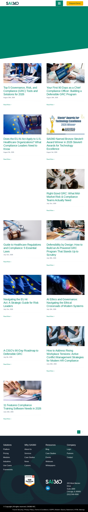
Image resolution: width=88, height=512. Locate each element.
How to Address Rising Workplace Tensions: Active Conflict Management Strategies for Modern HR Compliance (65, 355)
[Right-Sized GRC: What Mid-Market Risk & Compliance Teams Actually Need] (66, 179)
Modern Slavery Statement (64, 509)
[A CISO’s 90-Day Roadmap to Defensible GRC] (22, 336)
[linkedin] (48, 488)
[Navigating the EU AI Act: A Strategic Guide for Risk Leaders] (22, 285)
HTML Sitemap (79, 509)
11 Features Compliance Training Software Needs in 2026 (22, 406)
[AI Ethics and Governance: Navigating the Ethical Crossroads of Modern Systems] (66, 285)
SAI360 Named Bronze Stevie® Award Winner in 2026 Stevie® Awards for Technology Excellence (65, 144)
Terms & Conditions (41, 509)
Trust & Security (17, 509)
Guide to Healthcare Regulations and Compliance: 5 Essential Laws (22, 248)
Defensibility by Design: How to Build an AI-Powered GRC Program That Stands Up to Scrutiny (65, 249)
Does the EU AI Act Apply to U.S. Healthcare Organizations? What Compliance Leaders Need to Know (22, 144)
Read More (6, 104)
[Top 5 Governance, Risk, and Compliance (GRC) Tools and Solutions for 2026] (22, 73)
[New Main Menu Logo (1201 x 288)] (12, 3)
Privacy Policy (29, 509)
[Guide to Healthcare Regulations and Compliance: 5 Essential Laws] (22, 230)
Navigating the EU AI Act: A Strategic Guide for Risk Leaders (21, 303)
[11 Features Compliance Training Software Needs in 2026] (22, 391)
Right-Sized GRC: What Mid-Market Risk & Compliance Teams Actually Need (63, 197)
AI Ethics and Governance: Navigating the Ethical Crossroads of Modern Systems (65, 303)
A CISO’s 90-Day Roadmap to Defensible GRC (20, 352)
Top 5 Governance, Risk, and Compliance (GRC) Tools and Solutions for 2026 (20, 91)
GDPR (51, 509)
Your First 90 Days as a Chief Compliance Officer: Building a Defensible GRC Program (64, 91)
